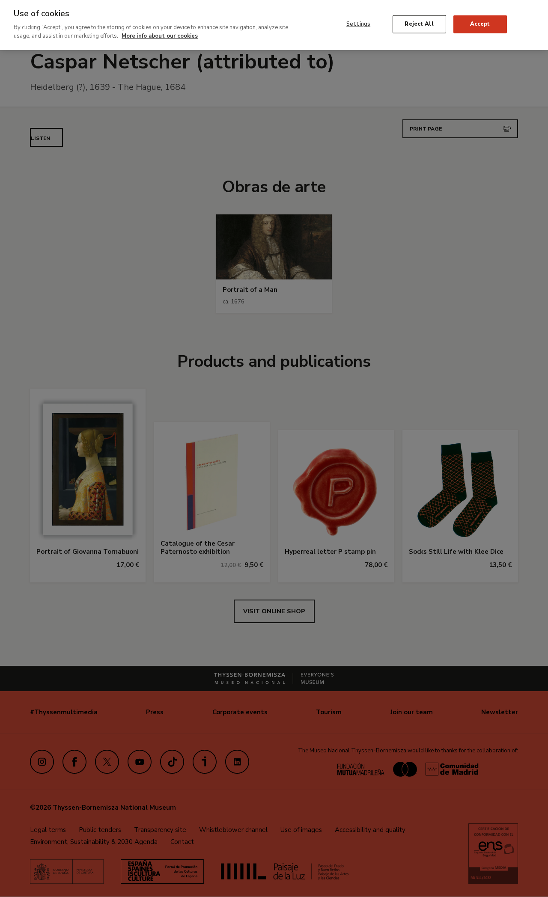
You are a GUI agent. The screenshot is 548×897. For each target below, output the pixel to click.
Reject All (419, 24)
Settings (358, 24)
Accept (480, 24)
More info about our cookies (160, 35)
